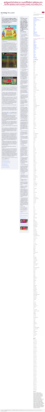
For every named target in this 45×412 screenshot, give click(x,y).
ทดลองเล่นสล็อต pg (35, 234)
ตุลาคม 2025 (34, 352)
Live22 (34, 115)
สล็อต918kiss (34, 280)
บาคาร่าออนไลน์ (35, 34)
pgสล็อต (34, 160)
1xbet (34, 68)
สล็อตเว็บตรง (35, 44)
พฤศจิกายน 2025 (35, 351)
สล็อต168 (37, 403)
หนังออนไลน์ (34, 304)
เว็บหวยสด (34, 326)
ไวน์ (33, 336)
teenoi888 (34, 201)
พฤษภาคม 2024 (35, 374)
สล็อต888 (34, 276)
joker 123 (34, 22)
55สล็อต (34, 69)
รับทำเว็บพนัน (34, 258)
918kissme (34, 77)
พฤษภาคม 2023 (35, 389)
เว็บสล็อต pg (34, 322)
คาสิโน (34, 215)
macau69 (34, 118)
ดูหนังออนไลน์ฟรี (35, 226)
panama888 (34, 128)
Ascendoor (40, 410)
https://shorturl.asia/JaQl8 (5, 165)
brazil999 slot (34, 87)
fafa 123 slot (34, 92)
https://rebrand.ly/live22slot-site (6, 161)
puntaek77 (34, 166)
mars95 (34, 119)
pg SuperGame (35, 137)
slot (42, 399)
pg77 (34, 143)
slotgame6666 (35, 192)
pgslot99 (34, 28)
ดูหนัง (34, 23)
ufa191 (34, 206)
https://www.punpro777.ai (36, 35)
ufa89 (34, 207)
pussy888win (34, 170)
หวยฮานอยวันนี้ (35, 309)
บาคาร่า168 (34, 49)
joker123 (34, 40)
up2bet (34, 211)
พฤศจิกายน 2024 (35, 366)
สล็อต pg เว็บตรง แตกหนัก (36, 267)
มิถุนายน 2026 (35, 342)
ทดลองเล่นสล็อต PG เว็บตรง (36, 235)
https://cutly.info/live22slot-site (6, 162)
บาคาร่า (34, 402)
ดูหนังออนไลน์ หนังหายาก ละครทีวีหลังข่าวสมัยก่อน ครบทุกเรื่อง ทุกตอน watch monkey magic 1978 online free (23, 3)
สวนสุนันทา (34, 299)
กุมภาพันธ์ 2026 (35, 347)
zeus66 (34, 212)
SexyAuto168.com (35, 183)
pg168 (34, 141)
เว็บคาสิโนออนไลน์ (35, 317)
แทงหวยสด (34, 332)
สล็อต (22, 34)
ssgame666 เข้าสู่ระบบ (36, 198)
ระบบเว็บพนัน (34, 257)
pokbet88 (34, 161)
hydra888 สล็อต (35, 106)
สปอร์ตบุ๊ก (34, 262)
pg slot (34, 53)
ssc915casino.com (35, 197)
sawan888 (34, 178)
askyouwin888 (35, 83)
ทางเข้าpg (34, 239)
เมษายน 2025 (34, 360)
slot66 (34, 43)
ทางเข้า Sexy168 (35, 238)
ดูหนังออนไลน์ (35, 32)
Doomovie (34, 91)
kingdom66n (34, 114)
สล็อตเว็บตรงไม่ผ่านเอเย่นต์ (36, 294)
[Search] (1, 4)
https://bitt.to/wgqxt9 (4, 164)
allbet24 (34, 55)
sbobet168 (34, 179)
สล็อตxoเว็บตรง (35, 285)
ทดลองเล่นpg (34, 229)
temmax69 (34, 202)
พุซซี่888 (34, 48)
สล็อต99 (34, 281)
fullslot (34, 95)
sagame (34, 21)
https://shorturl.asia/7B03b (24, 224)
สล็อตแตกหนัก (35, 298)
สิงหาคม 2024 (34, 370)
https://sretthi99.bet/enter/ (36, 105)
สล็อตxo (34, 405)
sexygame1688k (35, 184)
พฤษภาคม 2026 (35, 343)
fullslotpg (34, 29)
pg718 (34, 142)
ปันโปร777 (34, 248)
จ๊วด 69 (34, 216)
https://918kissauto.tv (36, 19)
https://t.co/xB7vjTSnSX (23, 225)
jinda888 (34, 109)
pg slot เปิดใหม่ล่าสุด (35, 133)
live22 (34, 30)
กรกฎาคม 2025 (35, 356)
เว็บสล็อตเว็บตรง (35, 323)
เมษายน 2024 (34, 375)
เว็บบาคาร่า (34, 318)
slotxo (34, 50)
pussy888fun (34, 169)
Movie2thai (34, 124)
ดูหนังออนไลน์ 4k (35, 225)
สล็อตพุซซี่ (34, 286)
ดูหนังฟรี (34, 33)
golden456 (34, 100)
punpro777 (34, 165)
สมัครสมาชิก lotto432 (35, 263)
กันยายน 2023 (34, 384)
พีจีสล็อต (34, 249)
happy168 (34, 101)
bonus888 (34, 86)
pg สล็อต (34, 138)
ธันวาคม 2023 (34, 380)
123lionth (34, 64)
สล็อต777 (40, 403)
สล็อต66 (34, 275)
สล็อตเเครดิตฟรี (35, 295)
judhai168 (34, 46)
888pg (34, 72)
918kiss (34, 73)
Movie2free (34, 123)
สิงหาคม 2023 (34, 385)
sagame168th (34, 175)
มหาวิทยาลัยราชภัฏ (35, 252)
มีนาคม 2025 (34, 361)
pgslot (34, 27)
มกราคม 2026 (34, 348)
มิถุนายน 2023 (34, 388)
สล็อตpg (35, 404)
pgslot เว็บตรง (35, 152)
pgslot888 (34, 54)
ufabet (39, 400)
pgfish (34, 146)
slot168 (34, 41)
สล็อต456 (34, 272)
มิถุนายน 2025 (35, 357)
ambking (34, 82)
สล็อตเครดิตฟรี (35, 289)
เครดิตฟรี (34, 312)
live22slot (3, 17)
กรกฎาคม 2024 (35, 371)
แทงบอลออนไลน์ (35, 331)
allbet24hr (34, 78)
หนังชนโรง (34, 303)
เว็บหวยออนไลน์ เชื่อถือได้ (36, 327)
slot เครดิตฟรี (34, 188)
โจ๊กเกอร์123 (34, 335)
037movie (34, 63)
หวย (33, 308)
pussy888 (34, 24)
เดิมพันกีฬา (34, 313)
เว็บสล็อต (42, 406)
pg (33, 129)
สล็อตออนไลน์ (38, 405)
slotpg (34, 51)
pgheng (34, 147)
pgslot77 (34, 155)
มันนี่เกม (34, 253)
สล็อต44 (34, 271)
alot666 (34, 81)
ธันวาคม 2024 (35, 365)
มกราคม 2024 (34, 379)
